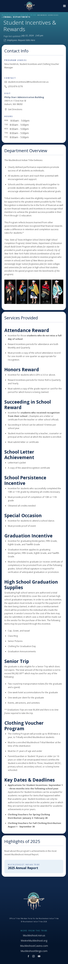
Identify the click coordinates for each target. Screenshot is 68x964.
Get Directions (15, 109)
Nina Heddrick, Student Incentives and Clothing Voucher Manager (31, 66)
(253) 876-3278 (15, 86)
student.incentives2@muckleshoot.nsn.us (28, 81)
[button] (63, 6)
